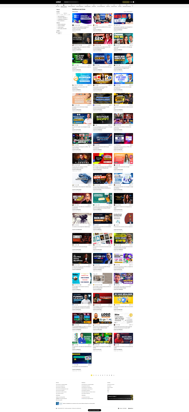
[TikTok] (132, 408)
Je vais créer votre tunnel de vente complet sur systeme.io (81, 68)
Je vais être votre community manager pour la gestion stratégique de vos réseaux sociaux (102, 207)
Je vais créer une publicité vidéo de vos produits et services (123, 307)
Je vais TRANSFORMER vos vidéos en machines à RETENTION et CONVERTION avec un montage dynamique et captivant (81, 328)
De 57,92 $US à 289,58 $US (63, 17)
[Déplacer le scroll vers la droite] (132, 5)
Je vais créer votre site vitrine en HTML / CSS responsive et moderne (122, 147)
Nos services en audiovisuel (60, 387)
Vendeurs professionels (61, 24)
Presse (108, 388)
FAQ (108, 391)
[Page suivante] (114, 375)
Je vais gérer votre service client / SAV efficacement (79, 87)
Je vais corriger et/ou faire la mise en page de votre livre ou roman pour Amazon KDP (123, 327)
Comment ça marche (110, 384)
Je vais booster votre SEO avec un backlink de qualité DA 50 (81, 207)
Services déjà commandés (62, 28)
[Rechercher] (77, 2)
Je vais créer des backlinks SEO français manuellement (101, 147)
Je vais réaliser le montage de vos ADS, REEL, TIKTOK (102, 347)
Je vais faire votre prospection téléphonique (81, 226)
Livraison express (60, 27)
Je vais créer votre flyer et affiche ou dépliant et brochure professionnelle (123, 267)
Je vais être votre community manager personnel (80, 107)
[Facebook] (131, 408)
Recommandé (129, 11)
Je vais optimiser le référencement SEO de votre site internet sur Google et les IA (122, 68)
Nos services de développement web (62, 388)
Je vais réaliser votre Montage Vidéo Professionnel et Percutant (100, 87)
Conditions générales (68, 408)
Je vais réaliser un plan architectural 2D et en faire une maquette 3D (102, 287)
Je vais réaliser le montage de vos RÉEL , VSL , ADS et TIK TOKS (81, 147)
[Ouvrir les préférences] (131, 2)
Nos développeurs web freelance (87, 388)
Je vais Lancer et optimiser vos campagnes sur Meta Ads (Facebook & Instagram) (123, 28)
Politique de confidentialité (76, 408)
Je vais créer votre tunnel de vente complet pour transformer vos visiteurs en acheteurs (81, 307)
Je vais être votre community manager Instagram (121, 167)
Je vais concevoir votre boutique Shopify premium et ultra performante (101, 107)
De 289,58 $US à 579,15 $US (63, 19)
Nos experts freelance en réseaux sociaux (88, 391)
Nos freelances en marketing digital (88, 384)
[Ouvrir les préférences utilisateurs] (135, 2)
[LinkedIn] (128, 408)
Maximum (65, 13)
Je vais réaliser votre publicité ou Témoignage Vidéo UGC (123, 48)
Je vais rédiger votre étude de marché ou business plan (80, 287)
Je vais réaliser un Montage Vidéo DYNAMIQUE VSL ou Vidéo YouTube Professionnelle (102, 167)
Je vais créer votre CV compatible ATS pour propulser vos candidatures (101, 267)
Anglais (60, 33)
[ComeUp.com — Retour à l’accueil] (58, 2)
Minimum (58, 13)
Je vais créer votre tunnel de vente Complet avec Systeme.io (122, 87)
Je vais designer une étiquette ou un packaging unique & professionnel (102, 307)
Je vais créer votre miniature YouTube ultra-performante (122, 127)
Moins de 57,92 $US (61, 16)
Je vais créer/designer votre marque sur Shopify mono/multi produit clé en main (102, 127)
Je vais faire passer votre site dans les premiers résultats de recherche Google (123, 247)
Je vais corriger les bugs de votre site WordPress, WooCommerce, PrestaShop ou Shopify (102, 188)
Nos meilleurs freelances (86, 393)
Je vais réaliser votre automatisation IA (80, 366)
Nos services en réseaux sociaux (61, 391)
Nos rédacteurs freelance (86, 390)
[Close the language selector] (100, 410)
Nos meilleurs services (59, 393)
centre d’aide (128, 398)
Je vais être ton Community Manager (79, 246)
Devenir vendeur (110, 387)
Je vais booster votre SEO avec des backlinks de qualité (81, 347)
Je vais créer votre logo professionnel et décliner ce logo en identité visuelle (101, 327)
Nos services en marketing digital (61, 384)
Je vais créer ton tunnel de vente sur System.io (123, 226)
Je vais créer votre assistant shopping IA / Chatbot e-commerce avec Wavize (80, 28)
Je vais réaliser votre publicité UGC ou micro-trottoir (102, 28)
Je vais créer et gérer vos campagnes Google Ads (81, 127)
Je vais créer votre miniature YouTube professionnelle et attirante (79, 167)
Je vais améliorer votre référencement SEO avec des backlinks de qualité (101, 48)
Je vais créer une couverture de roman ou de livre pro (102, 247)
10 (111, 375)
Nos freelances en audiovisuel (87, 387)
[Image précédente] (114, 18)
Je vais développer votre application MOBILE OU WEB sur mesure (81, 48)
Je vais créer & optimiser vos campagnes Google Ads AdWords (123, 187)
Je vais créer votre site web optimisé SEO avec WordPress (102, 68)
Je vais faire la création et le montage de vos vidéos (123, 207)
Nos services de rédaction (60, 390)
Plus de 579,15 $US (61, 20)
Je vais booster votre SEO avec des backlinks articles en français (102, 227)
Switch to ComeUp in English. (94, 410)
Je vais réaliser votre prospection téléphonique (81, 186)
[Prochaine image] (132, 18)
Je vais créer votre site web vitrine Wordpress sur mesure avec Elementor (81, 267)
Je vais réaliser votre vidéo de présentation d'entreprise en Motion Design (122, 287)
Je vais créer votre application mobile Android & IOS (123, 107)
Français (60, 32)
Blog (108, 390)
